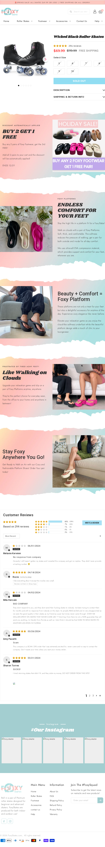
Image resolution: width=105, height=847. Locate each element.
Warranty (53, 814)
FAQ (52, 796)
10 (72, 71)
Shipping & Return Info (69, 97)
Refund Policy (56, 805)
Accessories (62, 21)
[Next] (45, 59)
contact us (82, 21)
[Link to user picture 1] (14, 683)
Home (6, 21)
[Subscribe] (100, 800)
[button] (60, 46)
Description (62, 90)
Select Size (60, 57)
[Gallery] (24, 61)
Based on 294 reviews (16, 526)
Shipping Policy (57, 800)
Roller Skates (23, 21)
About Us (54, 791)
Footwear (42, 21)
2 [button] (89, 695)
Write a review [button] (92, 523)
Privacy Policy (56, 809)
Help (97, 21)
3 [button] (93, 695)
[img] (20, 546)
